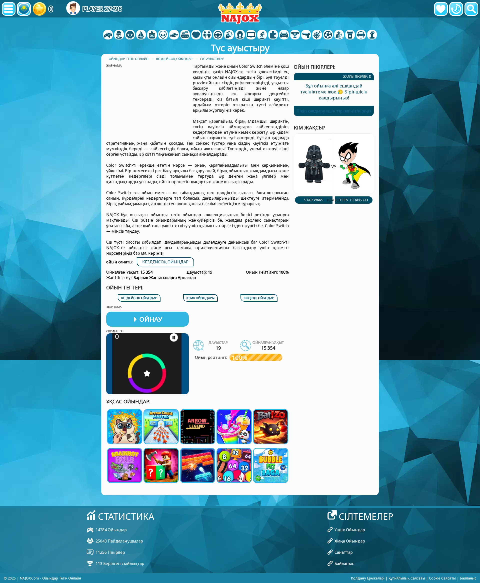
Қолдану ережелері (367, 578)
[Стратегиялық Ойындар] (339, 35)
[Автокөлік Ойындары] (174, 35)
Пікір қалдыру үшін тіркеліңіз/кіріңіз (333, 111)
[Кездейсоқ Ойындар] (185, 35)
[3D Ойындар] (119, 35)
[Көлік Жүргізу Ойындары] (218, 35)
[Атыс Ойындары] (306, 35)
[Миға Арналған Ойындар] (163, 35)
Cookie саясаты (442, 578)
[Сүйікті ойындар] (441, 9)
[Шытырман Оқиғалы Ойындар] (141, 35)
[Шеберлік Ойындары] (317, 35)
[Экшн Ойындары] (130, 35)
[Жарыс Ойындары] (284, 35)
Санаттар (343, 552)
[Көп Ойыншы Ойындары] (251, 35)
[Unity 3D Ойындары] (361, 35)
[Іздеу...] (471, 9)
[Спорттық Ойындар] (328, 35)
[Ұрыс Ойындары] (229, 35)
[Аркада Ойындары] (152, 35)
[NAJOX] (240, 13)
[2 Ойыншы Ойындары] (108, 35)
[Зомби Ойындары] (372, 35)
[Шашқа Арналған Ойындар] (240, 35)
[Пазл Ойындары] (273, 35)
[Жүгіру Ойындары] (295, 35)
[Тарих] (456, 9)
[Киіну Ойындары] (207, 35)
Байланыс (344, 563)
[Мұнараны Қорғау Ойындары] (350, 35)
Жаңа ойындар (349, 541)
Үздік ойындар (349, 530)
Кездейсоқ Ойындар (165, 262)
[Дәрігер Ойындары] (196, 35)
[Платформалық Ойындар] (262, 35)
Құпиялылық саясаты (406, 578)
